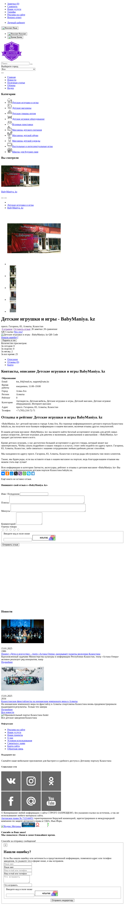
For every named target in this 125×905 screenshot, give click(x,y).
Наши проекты (15, 735)
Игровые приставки (22, 124)
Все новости (7, 712)
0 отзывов (7, 329)
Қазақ (19, 37)
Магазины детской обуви (25, 135)
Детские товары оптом (24, 113)
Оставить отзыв (22, 329)
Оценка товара (9, 526)
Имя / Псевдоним (10, 494)
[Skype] (28, 473)
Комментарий (8, 524)
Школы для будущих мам (25, 152)
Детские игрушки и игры (25, 102)
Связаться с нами (16, 743)
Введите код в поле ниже (17, 533)
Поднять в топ (9, 340)
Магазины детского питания (27, 130)
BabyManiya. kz (9, 191)
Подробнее (7, 662)
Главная (11, 77)
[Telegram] (33, 473)
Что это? (18, 332)
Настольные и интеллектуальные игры (32, 146)
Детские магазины (21, 108)
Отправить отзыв (10, 545)
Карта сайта (13, 746)
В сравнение (50, 329)
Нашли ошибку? (9, 337)
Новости (11, 80)
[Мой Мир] (11, 473)
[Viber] (20, 473)
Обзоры (11, 85)
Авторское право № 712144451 (17, 818)
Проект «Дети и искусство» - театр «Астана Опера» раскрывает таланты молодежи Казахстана (50, 654)
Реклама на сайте (16, 729)
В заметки (37, 329)
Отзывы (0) (13, 362)
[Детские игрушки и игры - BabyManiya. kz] (34, 264)
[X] (16, 473)
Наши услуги (14, 732)
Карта (10, 365)
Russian (22, 34)
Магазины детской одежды (26, 141)
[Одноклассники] (7, 473)
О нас (10, 738)
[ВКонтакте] (3, 473)
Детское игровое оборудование (28, 119)
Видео (10, 88)
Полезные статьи (16, 82)
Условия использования (19, 740)
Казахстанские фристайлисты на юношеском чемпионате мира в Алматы (39, 701)
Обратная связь (15, 748)
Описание (12, 359)
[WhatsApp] (24, 473)
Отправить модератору (62, 900)
